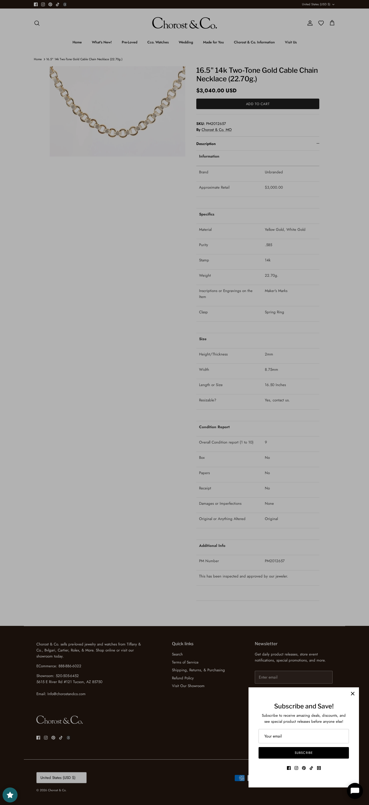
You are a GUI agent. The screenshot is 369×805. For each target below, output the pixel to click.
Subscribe (304, 752)
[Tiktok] (311, 768)
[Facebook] (289, 768)
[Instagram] (296, 768)
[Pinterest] (304, 768)
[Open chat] (355, 791)
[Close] (352, 693)
